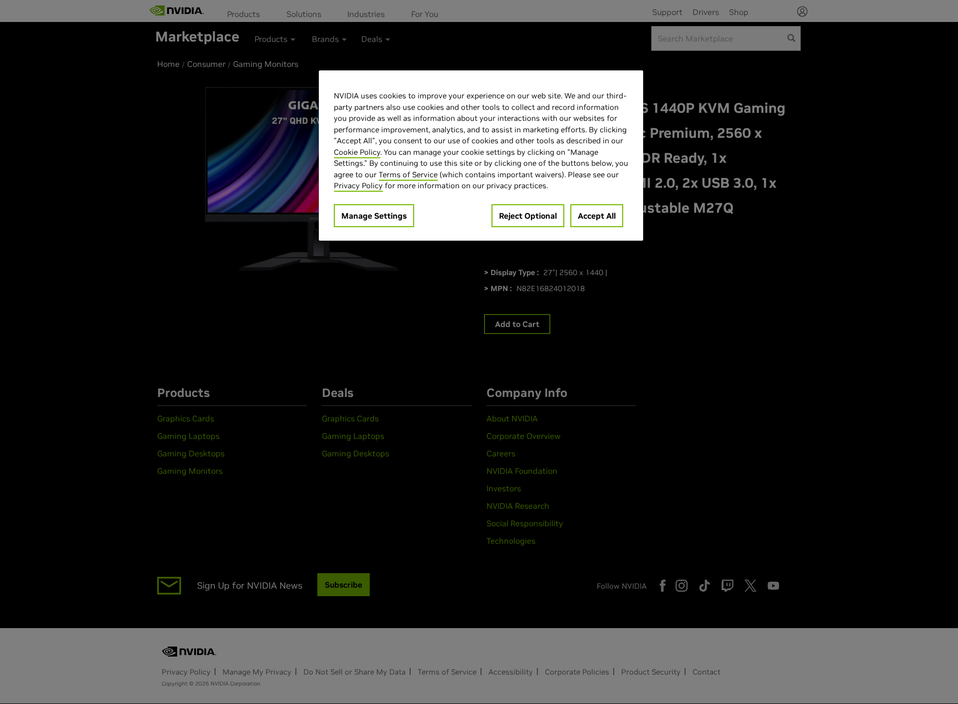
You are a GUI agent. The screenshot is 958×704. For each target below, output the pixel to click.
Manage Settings (374, 216)
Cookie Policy (357, 152)
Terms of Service (408, 174)
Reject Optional (528, 216)
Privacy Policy (358, 185)
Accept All (597, 216)
